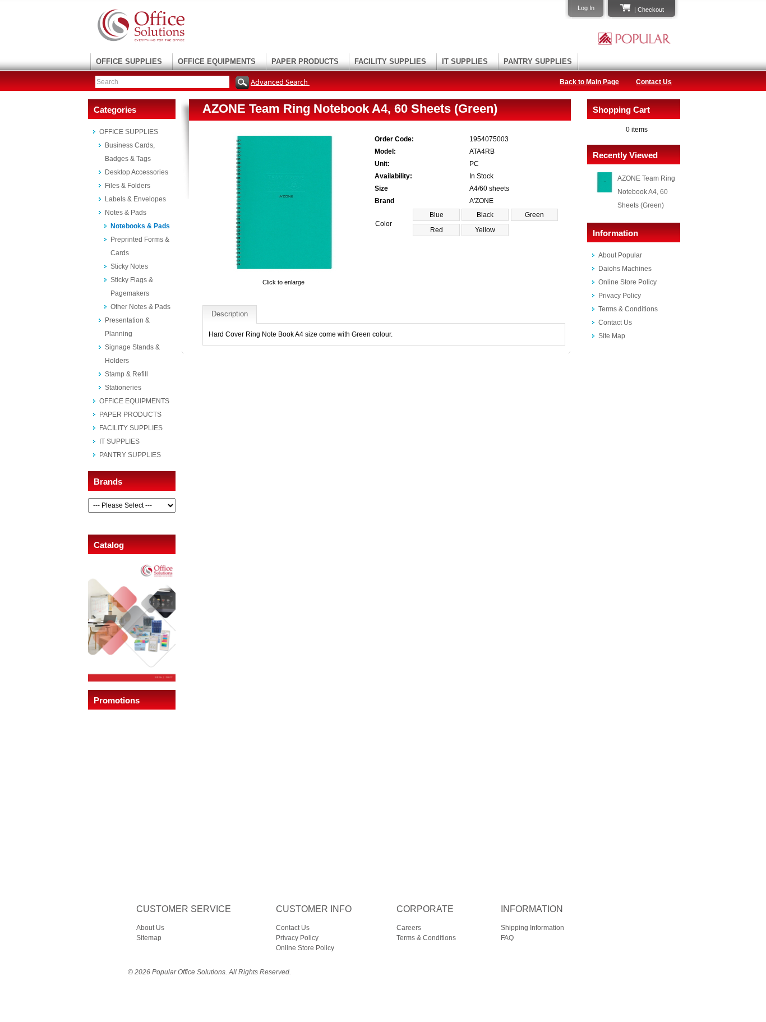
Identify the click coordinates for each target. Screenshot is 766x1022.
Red (436, 230)
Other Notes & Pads (140, 307)
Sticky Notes (129, 266)
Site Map (611, 336)
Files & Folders (127, 186)
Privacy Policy (619, 296)
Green (534, 215)
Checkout (651, 9)
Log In (586, 7)
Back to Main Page (589, 82)
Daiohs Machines (625, 269)
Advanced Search (280, 82)
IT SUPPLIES (465, 61)
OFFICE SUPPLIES (129, 61)
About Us (150, 928)
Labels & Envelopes (135, 199)
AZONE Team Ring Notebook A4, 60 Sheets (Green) (646, 191)
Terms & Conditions (628, 309)
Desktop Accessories (136, 172)
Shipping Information (532, 928)
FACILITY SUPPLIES (390, 61)
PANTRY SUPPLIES (538, 61)
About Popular (620, 255)
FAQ (507, 938)
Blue (437, 215)
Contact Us (654, 82)
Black (485, 215)
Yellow (485, 230)
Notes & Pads (125, 213)
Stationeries (123, 388)
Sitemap (148, 938)
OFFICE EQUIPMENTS (217, 61)
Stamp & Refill (126, 374)
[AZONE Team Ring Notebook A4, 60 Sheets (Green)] (284, 272)
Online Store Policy (627, 282)
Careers (408, 928)
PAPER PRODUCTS (305, 61)
